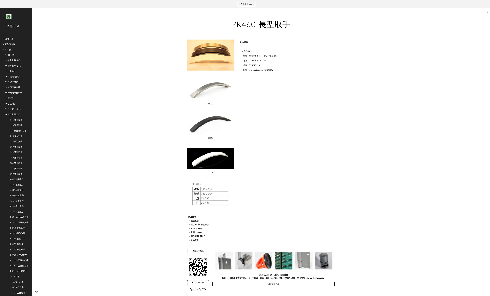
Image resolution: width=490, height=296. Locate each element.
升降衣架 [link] (9, 38)
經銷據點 (269, 70)
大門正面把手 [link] (14, 87)
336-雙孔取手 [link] (16, 152)
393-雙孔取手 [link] (16, 174)
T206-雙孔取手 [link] (17, 287)
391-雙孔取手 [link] (16, 168)
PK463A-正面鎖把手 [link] (19, 265)
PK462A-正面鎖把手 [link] (19, 260)
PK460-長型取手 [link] (17, 249)
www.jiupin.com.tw (256, 70)
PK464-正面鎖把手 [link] (18, 271)
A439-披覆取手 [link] (17, 184)
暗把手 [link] (11, 98)
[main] (261, 24)
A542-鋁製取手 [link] (17, 190)
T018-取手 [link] (15, 276)
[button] (487, 12)
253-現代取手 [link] (16, 125)
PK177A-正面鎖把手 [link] (19, 222)
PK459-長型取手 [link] (17, 244)
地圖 (274, 56)
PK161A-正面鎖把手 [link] (19, 217)
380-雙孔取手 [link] (16, 163)
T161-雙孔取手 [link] (17, 282)
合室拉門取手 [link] (14, 82)
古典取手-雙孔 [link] (14, 66)
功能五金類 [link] (10, 44)
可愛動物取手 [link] (14, 76)
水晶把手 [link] (12, 103)
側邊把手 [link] (12, 55)
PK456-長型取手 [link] (17, 238)
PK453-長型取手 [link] (17, 228)
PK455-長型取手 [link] (17, 233)
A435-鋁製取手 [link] (17, 179)
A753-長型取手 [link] (17, 211)
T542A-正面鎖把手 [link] (18, 292)
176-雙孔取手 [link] (16, 119)
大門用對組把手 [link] (15, 93)
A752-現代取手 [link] (17, 206)
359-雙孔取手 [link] (16, 157)
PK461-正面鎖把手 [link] (18, 255)
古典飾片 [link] (12, 71)
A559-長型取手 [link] (17, 201)
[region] (245, 4)
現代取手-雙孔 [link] (14, 114)
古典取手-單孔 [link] (14, 60)
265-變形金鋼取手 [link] (18, 130)
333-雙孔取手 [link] (16, 147)
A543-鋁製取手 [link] (17, 195)
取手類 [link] (8, 49)
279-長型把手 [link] (16, 141)
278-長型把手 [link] (16, 136)
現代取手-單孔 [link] (14, 109)
